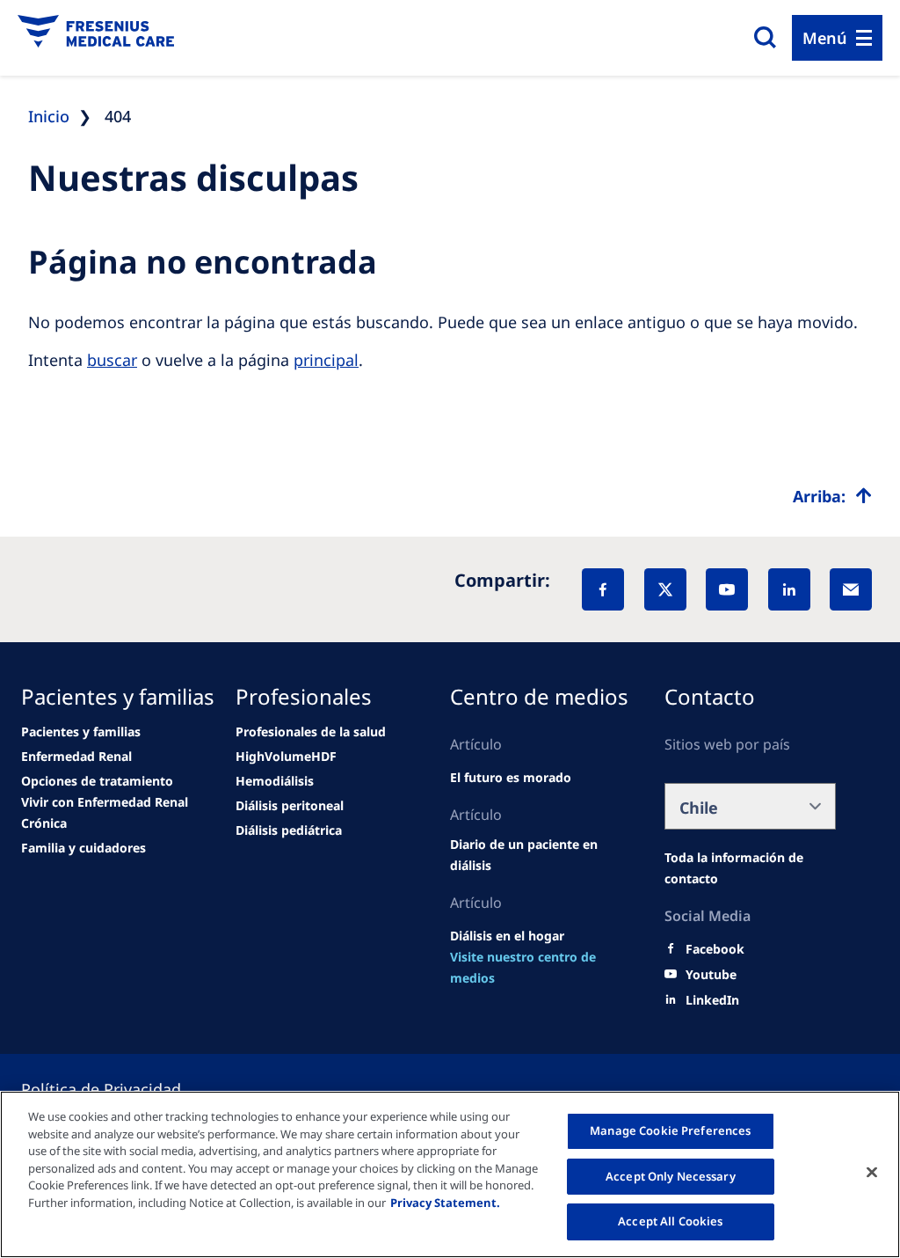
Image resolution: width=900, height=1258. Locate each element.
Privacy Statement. (445, 1202)
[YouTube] (727, 589)
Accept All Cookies (670, 1221)
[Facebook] (603, 589)
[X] (665, 589)
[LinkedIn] (789, 589)
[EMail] (851, 589)
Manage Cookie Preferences (670, 1130)
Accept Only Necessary (671, 1176)
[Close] (872, 1172)
